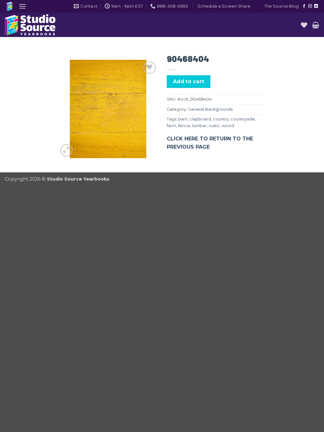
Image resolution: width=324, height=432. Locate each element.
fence (184, 125)
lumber (199, 125)
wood (228, 125)
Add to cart (188, 81)
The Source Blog (281, 6)
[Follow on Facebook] (304, 6)
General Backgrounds (210, 109)
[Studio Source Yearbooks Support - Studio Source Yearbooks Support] (36, 25)
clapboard (200, 119)
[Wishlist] (304, 25)
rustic (214, 125)
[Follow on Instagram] (310, 6)
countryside (243, 119)
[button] (22, 6)
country (221, 119)
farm (171, 125)
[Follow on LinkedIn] (316, 6)
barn (183, 119)
